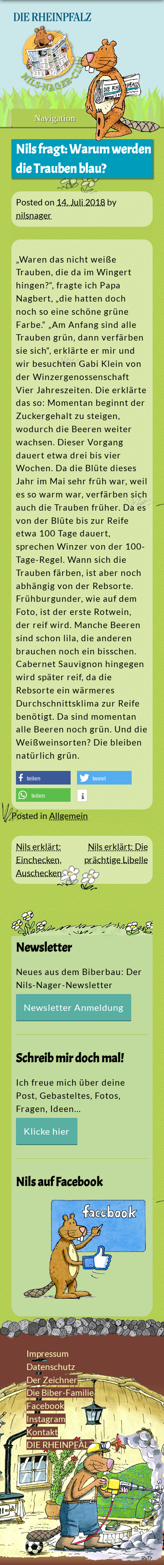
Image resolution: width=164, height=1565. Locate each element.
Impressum (47, 1353)
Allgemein (68, 815)
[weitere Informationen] (82, 796)
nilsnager (33, 215)
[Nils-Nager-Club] (52, 88)
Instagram (46, 1419)
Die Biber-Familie (60, 1392)
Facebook (45, 1405)
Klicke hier (47, 1131)
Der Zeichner (51, 1380)
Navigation (54, 118)
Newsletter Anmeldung (73, 1007)
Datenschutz (50, 1366)
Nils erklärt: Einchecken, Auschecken (39, 859)
